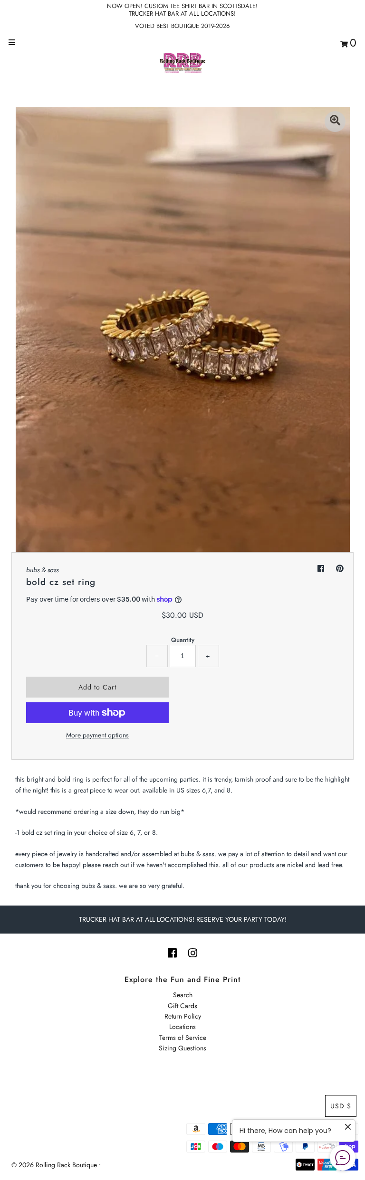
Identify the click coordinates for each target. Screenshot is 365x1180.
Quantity (182, 639)
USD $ (340, 1106)
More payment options (97, 735)
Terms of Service (182, 1037)
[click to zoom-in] (335, 121)
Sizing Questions (182, 1048)
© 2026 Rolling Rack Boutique (55, 1165)
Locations (182, 1026)
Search (182, 995)
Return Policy (182, 1016)
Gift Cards (182, 1005)
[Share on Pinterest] (340, 568)
